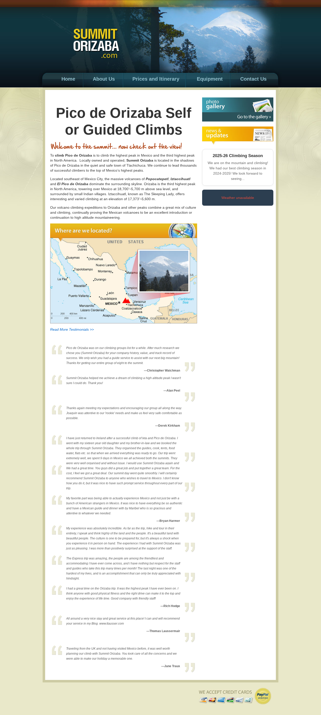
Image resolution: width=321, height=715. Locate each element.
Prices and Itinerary (155, 79)
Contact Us (253, 79)
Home (68, 79)
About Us (104, 79)
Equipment (210, 79)
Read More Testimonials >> (72, 329)
